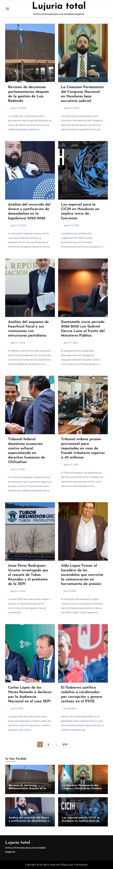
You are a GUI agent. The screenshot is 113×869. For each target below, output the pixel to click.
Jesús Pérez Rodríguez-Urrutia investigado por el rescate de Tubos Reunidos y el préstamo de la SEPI (28, 575)
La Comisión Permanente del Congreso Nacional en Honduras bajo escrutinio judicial (82, 788)
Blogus (65, 864)
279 (64, 744)
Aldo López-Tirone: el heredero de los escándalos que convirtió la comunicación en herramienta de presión (82, 575)
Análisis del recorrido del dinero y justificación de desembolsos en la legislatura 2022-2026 (30, 821)
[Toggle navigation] (7, 9)
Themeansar (80, 864)
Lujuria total (59, 6)
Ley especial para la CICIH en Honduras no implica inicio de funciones (81, 821)
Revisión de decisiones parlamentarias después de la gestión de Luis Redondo (27, 788)
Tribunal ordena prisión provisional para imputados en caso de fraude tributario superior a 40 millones (83, 448)
